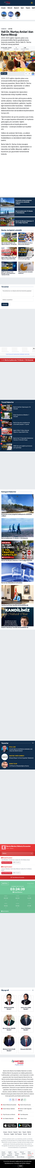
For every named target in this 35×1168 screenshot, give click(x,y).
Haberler (3, 28)
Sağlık (12, 1134)
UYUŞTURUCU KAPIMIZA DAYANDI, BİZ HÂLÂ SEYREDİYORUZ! (20, 750)
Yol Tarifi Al (17, 862)
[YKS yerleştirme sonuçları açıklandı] (26, 266)
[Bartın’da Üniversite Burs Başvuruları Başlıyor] (26, 237)
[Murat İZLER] (4, 765)
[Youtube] (19, 1099)
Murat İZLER (13, 763)
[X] (13, 1099)
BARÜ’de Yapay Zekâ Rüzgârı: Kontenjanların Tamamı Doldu (8, 273)
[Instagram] (16, 1099)
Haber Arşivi (23, 1118)
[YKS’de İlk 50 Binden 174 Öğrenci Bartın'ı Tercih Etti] (9, 237)
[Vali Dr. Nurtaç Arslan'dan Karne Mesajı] (17, 61)
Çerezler (15, 1166)
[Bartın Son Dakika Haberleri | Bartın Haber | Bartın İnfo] (7, 3)
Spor (22, 8)
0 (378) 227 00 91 (7, 862)
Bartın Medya (20, 1157)
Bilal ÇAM (12, 747)
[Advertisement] (17, 327)
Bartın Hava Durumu (25, 1104)
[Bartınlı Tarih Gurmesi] (4, 757)
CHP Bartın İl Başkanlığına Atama (19, 766)
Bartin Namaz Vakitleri (9, 1108)
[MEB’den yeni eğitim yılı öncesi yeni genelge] (26, 251)
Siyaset (16, 8)
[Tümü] (33, 743)
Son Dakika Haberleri (8, 1118)
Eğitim (10, 28)
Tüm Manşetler (24, 1114)
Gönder (5, 304)
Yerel (29, 1134)
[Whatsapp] (25, 1099)
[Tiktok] (22, 1099)
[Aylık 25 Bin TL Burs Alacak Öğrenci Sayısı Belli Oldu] (9, 251)
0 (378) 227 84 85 (7, 872)
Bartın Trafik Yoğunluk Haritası (25, 1109)
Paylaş (5, 73)
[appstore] (10, 1126)
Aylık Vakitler (6, 911)
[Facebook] (10, 1099)
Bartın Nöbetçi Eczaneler (9, 1104)
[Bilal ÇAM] (4, 749)
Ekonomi (6, 1134)
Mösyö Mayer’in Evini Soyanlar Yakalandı (21, 758)
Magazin (9, 1155)
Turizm (25, 1134)
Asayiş (3, 8)
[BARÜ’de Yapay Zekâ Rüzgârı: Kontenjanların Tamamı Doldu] (9, 266)
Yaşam (28, 8)
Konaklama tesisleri (8, 1157)
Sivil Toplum (18, 1134)
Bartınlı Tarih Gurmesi (16, 755)
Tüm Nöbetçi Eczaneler (18, 877)
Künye (16, 1155)
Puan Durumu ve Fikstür (9, 1114)
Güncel (9, 8)
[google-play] (25, 1126)
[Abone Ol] (33, 73)
